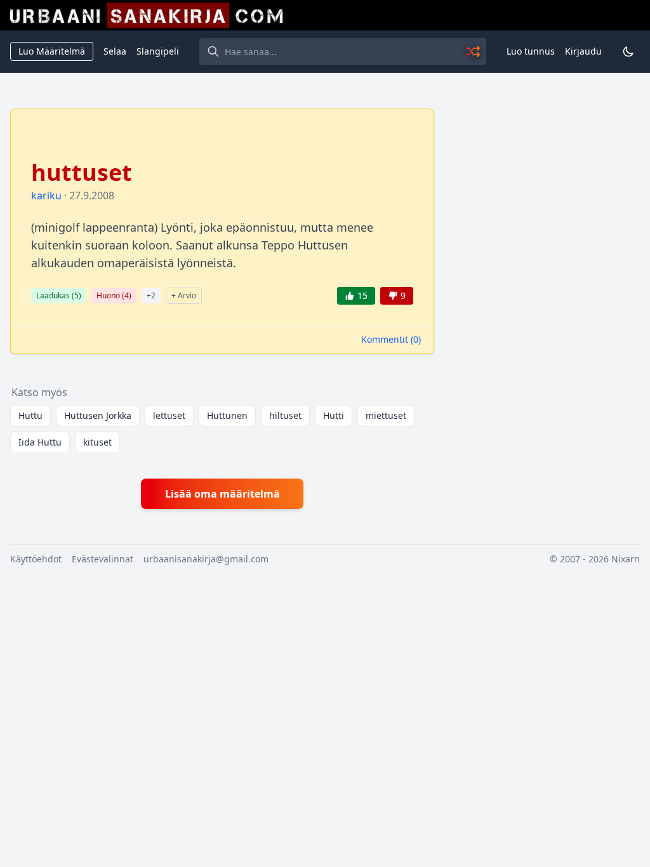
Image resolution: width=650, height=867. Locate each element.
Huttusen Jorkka (97, 415)
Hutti (333, 415)
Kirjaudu (583, 51)
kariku (46, 195)
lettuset (169, 415)
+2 (151, 295)
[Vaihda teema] (628, 51)
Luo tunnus (531, 51)
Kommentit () (391, 339)
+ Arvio (183, 295)
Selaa (114, 51)
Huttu (30, 415)
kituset (97, 442)
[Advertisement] (544, 188)
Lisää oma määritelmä (222, 494)
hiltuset (285, 415)
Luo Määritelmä (51, 51)
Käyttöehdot (36, 559)
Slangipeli (157, 51)
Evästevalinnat (102, 559)
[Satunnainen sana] (473, 51)
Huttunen (227, 415)
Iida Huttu (40, 442)
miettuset (386, 415)
